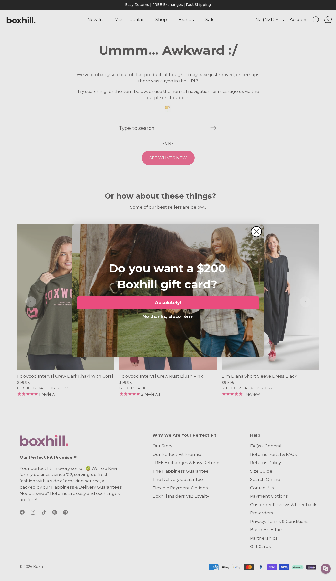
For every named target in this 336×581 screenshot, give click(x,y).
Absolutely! (168, 302)
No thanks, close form (168, 315)
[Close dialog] (256, 231)
